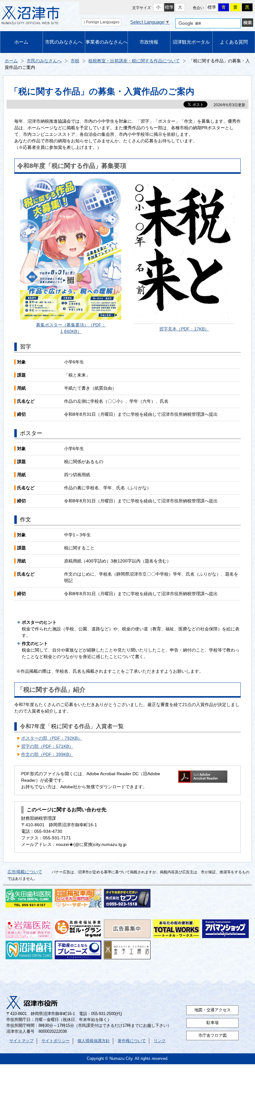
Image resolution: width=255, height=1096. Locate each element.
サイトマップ (21, 1041)
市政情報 (149, 42)
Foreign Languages (102, 22)
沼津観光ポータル (191, 42)
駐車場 (212, 1023)
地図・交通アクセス (212, 1010)
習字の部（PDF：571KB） (47, 746)
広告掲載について (24, 871)
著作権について (132, 1041)
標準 (169, 7)
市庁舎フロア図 (212, 1035)
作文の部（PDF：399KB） (47, 754)
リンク (160, 1041)
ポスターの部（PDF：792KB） (51, 738)
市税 (75, 60)
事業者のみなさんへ (107, 42)
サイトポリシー (55, 1041)
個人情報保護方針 (93, 1041)
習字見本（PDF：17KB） (184, 328)
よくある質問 (234, 42)
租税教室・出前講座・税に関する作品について (134, 60)
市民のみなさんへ (63, 42)
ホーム (21, 42)
